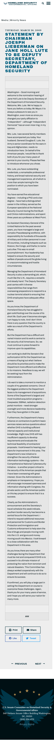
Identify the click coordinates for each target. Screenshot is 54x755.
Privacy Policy (27, 724)
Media (4, 20)
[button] (43, 3)
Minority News (18, 20)
